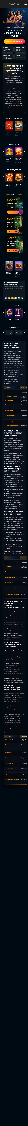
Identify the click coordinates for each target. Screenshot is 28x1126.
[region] (14, 130)
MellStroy (14, 4)
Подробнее (14, 293)
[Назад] (3, 125)
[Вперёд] (24, 125)
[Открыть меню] (25, 4)
